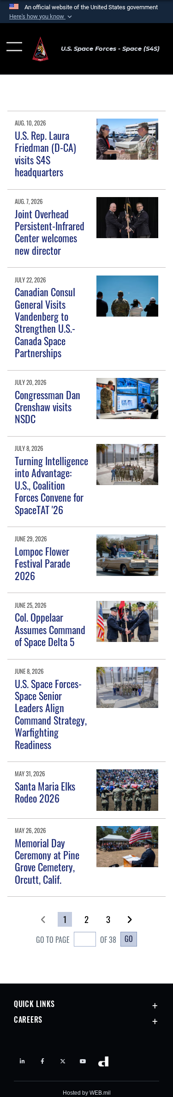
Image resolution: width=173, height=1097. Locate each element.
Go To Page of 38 (76, 939)
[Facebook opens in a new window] (42, 1061)
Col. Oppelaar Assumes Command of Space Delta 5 (50, 629)
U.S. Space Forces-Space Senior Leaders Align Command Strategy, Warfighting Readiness (51, 714)
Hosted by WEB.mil (87, 1093)
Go (129, 938)
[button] (41, 16)
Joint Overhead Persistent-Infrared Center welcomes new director (49, 232)
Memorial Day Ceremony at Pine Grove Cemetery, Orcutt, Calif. (47, 861)
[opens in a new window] (83, 1061)
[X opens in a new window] (62, 1061)
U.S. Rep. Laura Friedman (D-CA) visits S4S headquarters (45, 153)
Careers (28, 1019)
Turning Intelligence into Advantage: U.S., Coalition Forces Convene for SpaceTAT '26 (51, 485)
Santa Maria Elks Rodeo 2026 (45, 792)
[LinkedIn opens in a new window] (22, 1061)
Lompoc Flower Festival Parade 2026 (42, 563)
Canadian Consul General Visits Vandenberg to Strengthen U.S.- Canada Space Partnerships (45, 322)
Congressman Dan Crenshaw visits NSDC (47, 406)
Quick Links (34, 1003)
